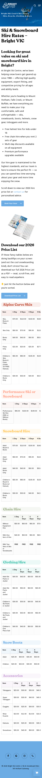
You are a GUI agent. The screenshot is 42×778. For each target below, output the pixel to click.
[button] (39, 5)
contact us (19, 191)
